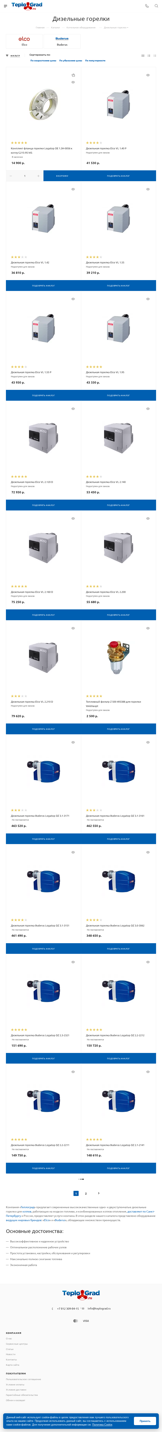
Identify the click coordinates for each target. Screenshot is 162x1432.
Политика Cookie (102, 1424)
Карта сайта (12, 1364)
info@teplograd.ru (99, 1308)
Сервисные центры (17, 1343)
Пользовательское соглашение (23, 1379)
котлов (27, 1211)
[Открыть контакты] (147, 6)
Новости (10, 1354)
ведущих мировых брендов (23, 1220)
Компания (13, 1332)
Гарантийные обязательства (22, 1394)
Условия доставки (16, 1389)
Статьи (9, 1349)
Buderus (60, 1220)
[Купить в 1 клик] (73, 75)
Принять (145, 1421)
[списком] (149, 55)
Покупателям (16, 1373)
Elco (46, 1220)
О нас (9, 1338)
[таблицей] (154, 55)
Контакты (11, 1359)
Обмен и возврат (15, 1400)
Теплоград (27, 1207)
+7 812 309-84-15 (68, 1308)
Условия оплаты (15, 1384)
